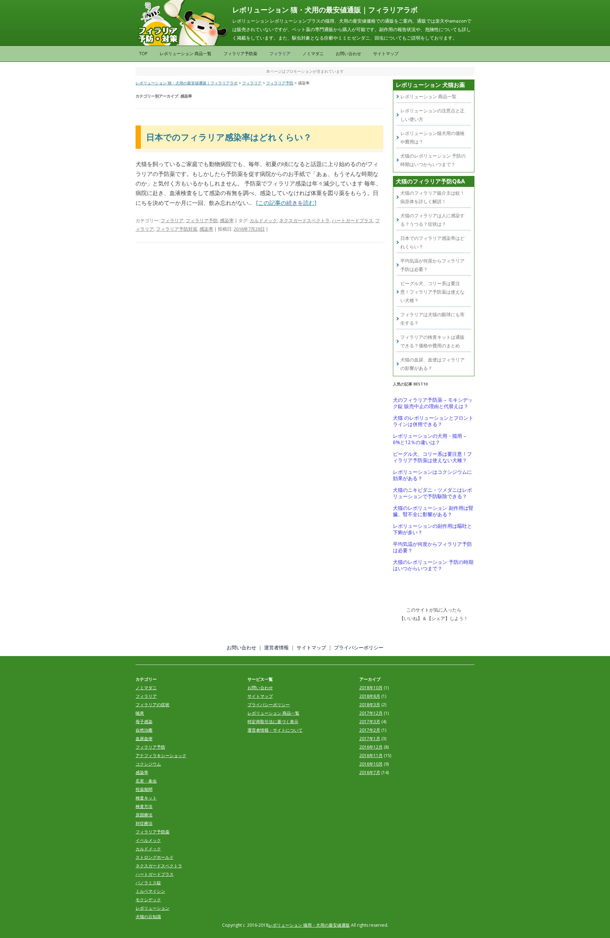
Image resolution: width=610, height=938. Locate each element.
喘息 (140, 713)
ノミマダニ (313, 54)
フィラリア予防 (202, 220)
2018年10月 (371, 688)
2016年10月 (371, 764)
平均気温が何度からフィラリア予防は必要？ (432, 547)
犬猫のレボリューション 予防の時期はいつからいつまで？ (433, 565)
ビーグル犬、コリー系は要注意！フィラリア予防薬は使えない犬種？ (432, 291)
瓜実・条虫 (146, 781)
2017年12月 (371, 713)
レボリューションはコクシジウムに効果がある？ (432, 475)
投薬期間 (144, 789)
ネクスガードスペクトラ (304, 220)
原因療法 (144, 815)
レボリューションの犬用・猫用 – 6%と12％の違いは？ (429, 439)
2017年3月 (369, 722)
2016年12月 (371, 747)
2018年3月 (369, 705)
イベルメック (148, 840)
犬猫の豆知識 (148, 917)
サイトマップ (386, 54)
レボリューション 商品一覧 (185, 54)
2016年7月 (369, 772)
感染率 (227, 220)
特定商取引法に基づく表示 (272, 722)
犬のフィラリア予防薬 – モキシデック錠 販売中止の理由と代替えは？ (433, 403)
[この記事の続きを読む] (286, 203)
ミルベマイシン (150, 891)
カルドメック (263, 220)
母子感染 (144, 722)
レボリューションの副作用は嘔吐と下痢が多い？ (432, 529)
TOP (143, 54)
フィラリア (280, 54)
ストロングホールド (155, 857)
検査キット (146, 798)
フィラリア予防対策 (176, 229)
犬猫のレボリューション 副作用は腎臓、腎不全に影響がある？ (433, 511)
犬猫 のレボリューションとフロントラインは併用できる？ (433, 421)
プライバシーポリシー (358, 647)
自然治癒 (144, 730)
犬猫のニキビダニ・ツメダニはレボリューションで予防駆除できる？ (432, 493)
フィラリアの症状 (152, 705)
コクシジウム (148, 764)
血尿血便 (144, 739)
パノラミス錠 (148, 883)
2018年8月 (369, 696)
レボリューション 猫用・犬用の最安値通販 (309, 925)
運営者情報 (276, 647)
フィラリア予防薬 (240, 54)
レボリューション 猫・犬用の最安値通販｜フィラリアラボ (325, 9)
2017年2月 (369, 730)
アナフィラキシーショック (161, 756)
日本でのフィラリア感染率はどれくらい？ (229, 137)
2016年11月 (371, 756)
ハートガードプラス (352, 220)
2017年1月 (369, 739)
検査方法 (144, 806)
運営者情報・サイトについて (275, 730)
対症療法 (144, 823)
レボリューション (152, 908)
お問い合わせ (348, 54)
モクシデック (148, 900)
